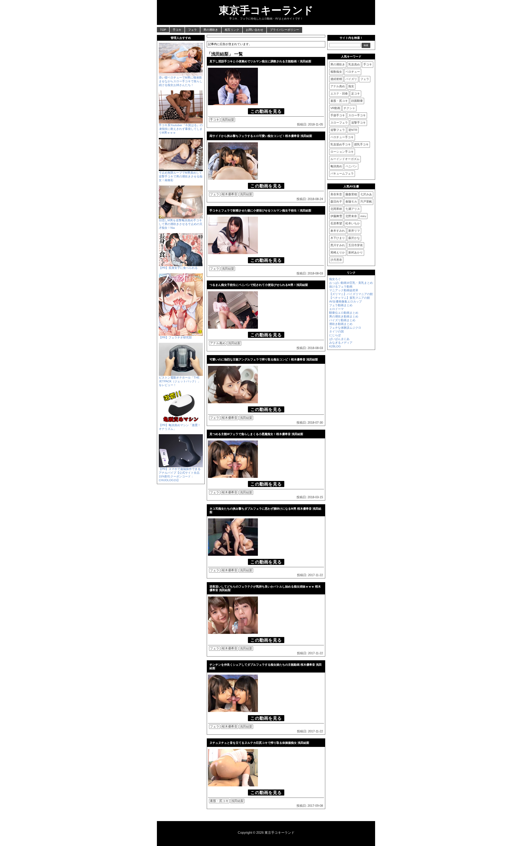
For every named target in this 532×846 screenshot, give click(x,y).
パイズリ (351, 79)
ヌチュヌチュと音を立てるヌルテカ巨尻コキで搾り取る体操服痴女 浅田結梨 (259, 742)
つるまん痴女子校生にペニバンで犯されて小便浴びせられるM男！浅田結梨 (258, 285)
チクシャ (349, 108)
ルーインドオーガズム (345, 159)
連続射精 (336, 79)
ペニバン (351, 166)
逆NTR (352, 130)
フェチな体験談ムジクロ (345, 327)
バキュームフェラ (342, 173)
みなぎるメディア (340, 342)
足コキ (355, 93)
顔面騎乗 (357, 100)
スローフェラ (339, 122)
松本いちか (352, 223)
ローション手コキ (342, 151)
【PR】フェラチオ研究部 (175, 337)
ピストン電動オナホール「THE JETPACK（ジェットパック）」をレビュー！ (180, 381)
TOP (163, 29)
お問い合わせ (254, 29)
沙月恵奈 (336, 259)
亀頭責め (336, 166)
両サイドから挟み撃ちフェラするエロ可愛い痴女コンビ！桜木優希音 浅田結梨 (260, 136)
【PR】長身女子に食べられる (178, 267)
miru (363, 216)
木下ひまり (337, 238)
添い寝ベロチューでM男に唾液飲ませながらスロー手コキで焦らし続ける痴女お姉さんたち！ (180, 81)
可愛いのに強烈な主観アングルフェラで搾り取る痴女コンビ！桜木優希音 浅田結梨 (263, 359)
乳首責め (354, 64)
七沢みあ (366, 194)
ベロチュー (352, 71)
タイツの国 (336, 331)
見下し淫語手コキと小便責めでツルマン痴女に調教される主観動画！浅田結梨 (260, 61)
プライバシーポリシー (284, 29)
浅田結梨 (228, 119)
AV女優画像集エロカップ (345, 301)
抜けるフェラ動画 (340, 286)
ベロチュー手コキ (342, 137)
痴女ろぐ (335, 279)
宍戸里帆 (366, 201)
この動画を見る (266, 111)
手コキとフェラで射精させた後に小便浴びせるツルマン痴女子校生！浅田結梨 (260, 210)
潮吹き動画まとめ (340, 324)
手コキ (177, 29)
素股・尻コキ (219, 801)
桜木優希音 (229, 194)
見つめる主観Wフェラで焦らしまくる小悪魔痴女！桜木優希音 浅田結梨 (256, 434)
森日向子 (336, 201)
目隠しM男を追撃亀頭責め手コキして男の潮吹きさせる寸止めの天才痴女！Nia (180, 224)
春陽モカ (351, 201)
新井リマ (354, 230)
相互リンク (232, 29)
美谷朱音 (336, 194)
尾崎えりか (337, 252)
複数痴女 (336, 71)
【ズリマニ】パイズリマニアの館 (351, 294)
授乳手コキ (361, 144)
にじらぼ (335, 335)
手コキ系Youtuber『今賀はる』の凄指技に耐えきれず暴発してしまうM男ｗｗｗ (181, 128)
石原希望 (336, 223)
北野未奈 (351, 216)
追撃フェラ (337, 130)
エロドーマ (336, 309)
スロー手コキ (357, 115)
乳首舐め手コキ (340, 144)
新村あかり (355, 252)
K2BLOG (335, 346)
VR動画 (335, 108)
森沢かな (354, 238)
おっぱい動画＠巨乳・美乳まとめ (351, 282)
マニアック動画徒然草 (343, 290)
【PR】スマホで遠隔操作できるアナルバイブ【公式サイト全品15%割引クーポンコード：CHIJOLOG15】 (180, 474)
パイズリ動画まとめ (342, 320)
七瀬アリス (352, 208)
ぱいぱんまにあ (339, 339)
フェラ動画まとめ (340, 305)
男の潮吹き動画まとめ (343, 316)
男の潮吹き (210, 29)
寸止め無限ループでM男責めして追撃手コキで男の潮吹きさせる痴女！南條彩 (180, 176)
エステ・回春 (339, 93)
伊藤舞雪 (336, 216)
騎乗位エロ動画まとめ (343, 312)
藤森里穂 (351, 194)
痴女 (351, 86)
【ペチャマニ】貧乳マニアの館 (349, 297)
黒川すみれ (337, 245)
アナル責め (217, 343)
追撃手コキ (358, 122)
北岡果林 (336, 208)
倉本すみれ (337, 230)
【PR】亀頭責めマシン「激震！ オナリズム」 (180, 426)
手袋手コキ (337, 115)
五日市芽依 (355, 245)
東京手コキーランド (266, 10)
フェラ (192, 29)
